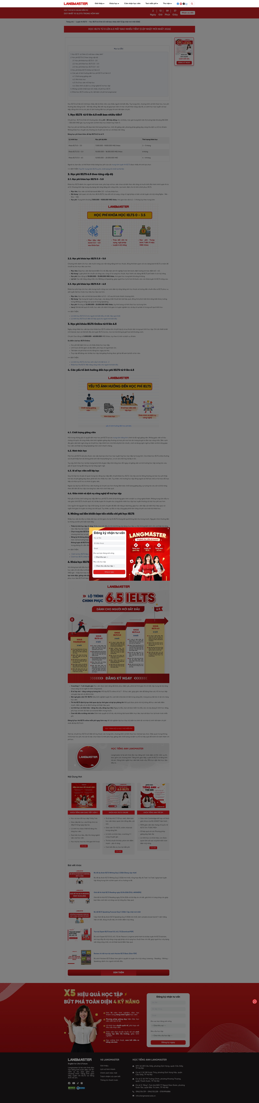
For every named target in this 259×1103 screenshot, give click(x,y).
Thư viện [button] (166, 4)
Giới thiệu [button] (99, 4)
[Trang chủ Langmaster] (76, 3)
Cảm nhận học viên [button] (132, 4)
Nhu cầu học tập (99, 562)
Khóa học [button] (113, 4)
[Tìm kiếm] (192, 4)
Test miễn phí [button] (151, 4)
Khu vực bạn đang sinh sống (103, 553)
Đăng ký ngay (109, 572)
